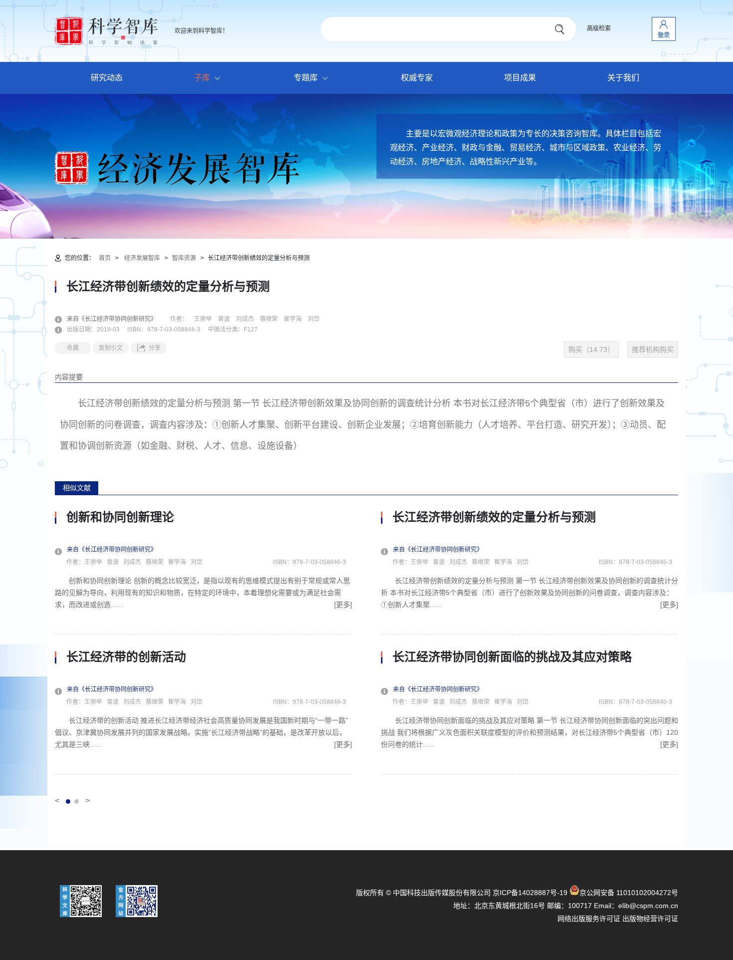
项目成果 (520, 77)
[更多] (343, 605)
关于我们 (623, 77)
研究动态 (107, 77)
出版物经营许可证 (650, 919)
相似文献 (77, 488)
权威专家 (417, 77)
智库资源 (184, 258)
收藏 (73, 347)
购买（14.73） (591, 349)
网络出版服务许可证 (588, 919)
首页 (105, 258)
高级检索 (599, 28)
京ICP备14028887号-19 (530, 893)
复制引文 (111, 347)
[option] (203, 642)
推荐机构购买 (653, 349)
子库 (202, 77)
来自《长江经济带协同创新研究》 (118, 319)
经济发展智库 (142, 258)
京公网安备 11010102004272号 (628, 893)
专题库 (306, 77)
